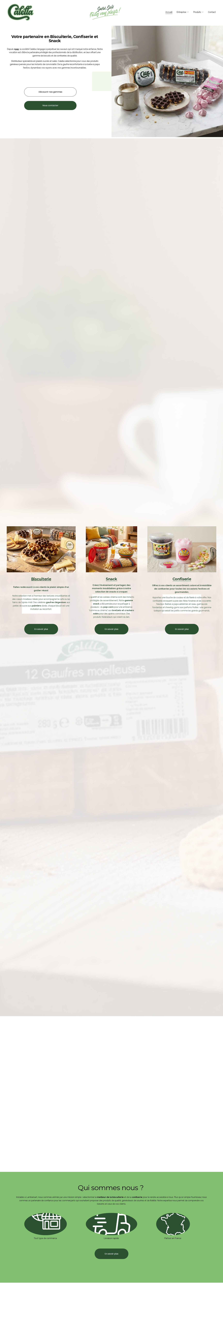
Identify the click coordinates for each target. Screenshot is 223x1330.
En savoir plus (41, 629)
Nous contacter (50, 105)
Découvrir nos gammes (50, 91)
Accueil (168, 12)
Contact (212, 12)
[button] (66, 1074)
